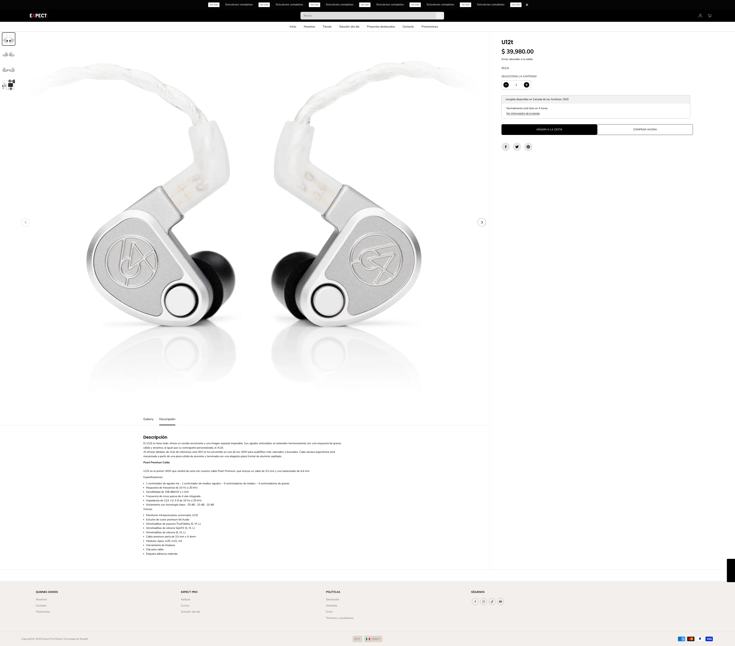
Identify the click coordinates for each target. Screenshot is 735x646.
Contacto (408, 26)
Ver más (217, 4)
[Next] (482, 222)
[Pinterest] (528, 147)
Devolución (332, 599)
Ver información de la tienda (523, 113)
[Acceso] (700, 15)
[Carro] (709, 15)
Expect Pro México (52, 639)
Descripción (167, 419)
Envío (504, 59)
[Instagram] (483, 601)
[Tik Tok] (492, 601)
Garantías (331, 605)
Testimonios (43, 612)
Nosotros (309, 26)
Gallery (148, 419)
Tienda (327, 26)
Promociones (429, 26)
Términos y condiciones (340, 618)
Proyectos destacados (381, 26)
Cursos (185, 605)
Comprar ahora (645, 129)
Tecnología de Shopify (75, 639)
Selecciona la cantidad (519, 76)
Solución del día (349, 26)
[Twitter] (517, 147)
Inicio (293, 26)
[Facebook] (505, 147)
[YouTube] (500, 601)
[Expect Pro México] (39, 15)
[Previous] (25, 222)
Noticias (185, 599)
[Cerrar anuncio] (527, 5)
